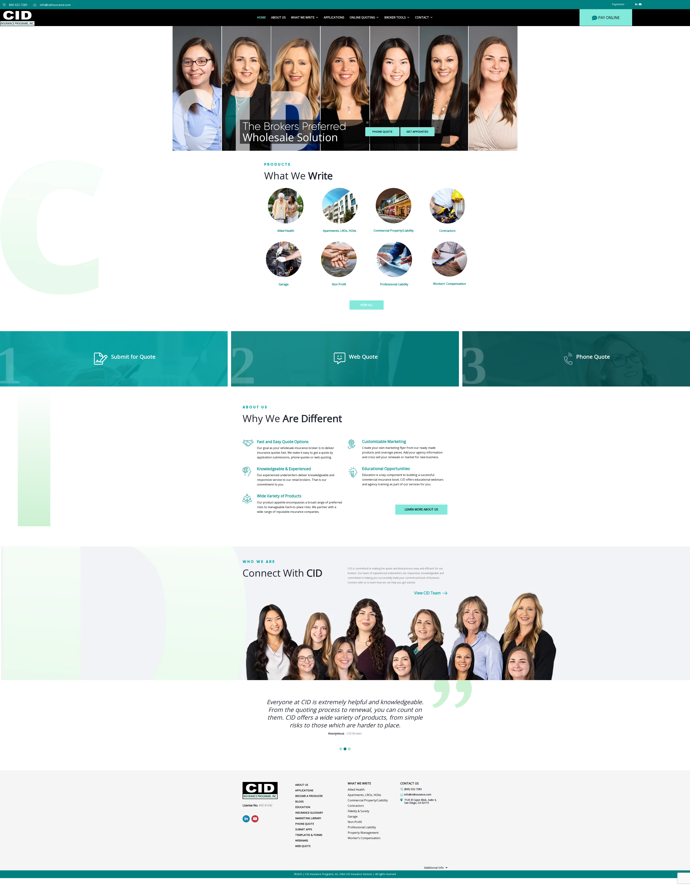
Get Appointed (417, 131)
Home (261, 17)
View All (366, 305)
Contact (422, 17)
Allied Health (285, 231)
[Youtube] (640, 4)
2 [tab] (345, 748)
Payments (618, 4)
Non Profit (339, 284)
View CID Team (427, 593)
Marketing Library (308, 818)
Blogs (299, 801)
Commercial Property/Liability (394, 231)
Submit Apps (303, 829)
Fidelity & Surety (358, 811)
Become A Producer (309, 796)
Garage (284, 284)
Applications (334, 17)
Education (302, 807)
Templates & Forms (308, 835)
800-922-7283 (18, 5)
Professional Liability (394, 284)
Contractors (447, 231)
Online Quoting (362, 17)
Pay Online (609, 17)
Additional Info (434, 868)
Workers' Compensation (449, 284)
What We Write (302, 17)
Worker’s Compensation (364, 838)
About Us (278, 17)
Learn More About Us (421, 509)
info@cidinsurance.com (55, 5)
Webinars (301, 840)
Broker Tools (395, 17)
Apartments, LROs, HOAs (339, 231)
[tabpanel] (345, 713)
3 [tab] (349, 748)
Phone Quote (382, 131)
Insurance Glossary (309, 812)
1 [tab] (340, 748)
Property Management (363, 833)
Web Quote (302, 846)
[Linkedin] (636, 4)
